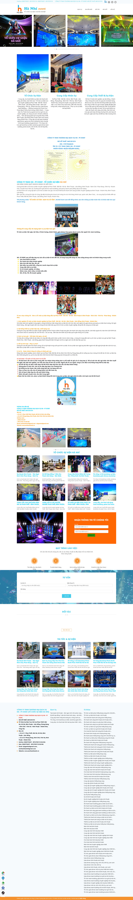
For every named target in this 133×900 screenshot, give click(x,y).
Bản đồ (3, 874)
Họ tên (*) (23, 583)
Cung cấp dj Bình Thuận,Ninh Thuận (94, 783)
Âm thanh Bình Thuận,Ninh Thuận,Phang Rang (97, 733)
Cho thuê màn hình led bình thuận (94, 842)
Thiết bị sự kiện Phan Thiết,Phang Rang (95, 754)
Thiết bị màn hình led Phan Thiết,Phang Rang (97, 779)
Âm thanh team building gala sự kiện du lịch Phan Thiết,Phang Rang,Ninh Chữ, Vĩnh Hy (98, 806)
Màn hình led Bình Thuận (91, 826)
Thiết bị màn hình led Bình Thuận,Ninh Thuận (97, 776)
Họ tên (76, 524)
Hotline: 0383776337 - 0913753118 (27, 1)
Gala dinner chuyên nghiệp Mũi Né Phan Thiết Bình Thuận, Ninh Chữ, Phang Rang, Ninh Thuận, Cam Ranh (99, 884)
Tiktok (3, 894)
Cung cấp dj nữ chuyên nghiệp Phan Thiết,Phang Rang (99, 792)
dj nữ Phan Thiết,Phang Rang (92, 794)
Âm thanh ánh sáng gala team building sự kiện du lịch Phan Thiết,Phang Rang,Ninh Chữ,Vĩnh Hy (99, 813)
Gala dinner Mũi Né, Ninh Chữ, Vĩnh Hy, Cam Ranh (98, 885)
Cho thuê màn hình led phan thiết (93, 840)
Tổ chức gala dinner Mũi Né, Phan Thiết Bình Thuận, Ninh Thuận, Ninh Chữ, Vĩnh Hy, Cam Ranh (98, 870)
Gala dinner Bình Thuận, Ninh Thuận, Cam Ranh (97, 867)
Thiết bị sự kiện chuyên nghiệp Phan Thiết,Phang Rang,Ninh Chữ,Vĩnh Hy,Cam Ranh (98, 759)
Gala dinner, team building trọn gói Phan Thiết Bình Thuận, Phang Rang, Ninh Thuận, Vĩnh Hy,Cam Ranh (98, 874)
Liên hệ (66, 596)
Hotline (3, 884)
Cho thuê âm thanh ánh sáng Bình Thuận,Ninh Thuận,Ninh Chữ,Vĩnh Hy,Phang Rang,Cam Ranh (97, 732)
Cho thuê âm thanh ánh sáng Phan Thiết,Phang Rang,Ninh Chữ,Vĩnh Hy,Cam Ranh (97, 718)
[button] (55, 49)
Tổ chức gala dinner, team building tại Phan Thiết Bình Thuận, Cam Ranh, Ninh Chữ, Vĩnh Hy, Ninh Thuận (99, 893)
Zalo (3, 879)
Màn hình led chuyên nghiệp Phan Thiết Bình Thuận (98, 851)
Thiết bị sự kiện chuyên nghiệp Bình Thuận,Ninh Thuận (99, 760)
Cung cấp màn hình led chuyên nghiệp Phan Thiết (98, 838)
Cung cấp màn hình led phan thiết (94, 831)
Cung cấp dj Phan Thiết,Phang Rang (94, 781)
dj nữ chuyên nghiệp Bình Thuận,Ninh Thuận (96, 799)
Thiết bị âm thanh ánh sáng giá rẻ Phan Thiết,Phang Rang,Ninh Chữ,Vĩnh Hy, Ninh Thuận (99, 745)
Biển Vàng (83, 898)
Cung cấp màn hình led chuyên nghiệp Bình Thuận (98, 835)
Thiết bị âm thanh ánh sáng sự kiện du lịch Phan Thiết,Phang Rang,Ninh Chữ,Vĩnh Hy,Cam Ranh (98, 820)
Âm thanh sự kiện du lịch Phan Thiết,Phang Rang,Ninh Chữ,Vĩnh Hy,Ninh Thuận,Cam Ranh (99, 816)
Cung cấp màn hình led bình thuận (94, 833)
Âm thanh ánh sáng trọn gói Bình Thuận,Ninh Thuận (99, 724)
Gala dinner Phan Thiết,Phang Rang (94, 858)
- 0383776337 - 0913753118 (45, 1)
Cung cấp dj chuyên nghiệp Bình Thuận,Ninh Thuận (98, 788)
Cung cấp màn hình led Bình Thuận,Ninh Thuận (97, 770)
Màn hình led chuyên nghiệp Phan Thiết (95, 844)
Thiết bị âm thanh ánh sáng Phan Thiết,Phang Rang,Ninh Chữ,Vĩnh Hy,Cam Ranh (97, 750)
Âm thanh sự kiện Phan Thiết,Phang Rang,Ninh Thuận (99, 738)
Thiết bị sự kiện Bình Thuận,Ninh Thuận (95, 756)
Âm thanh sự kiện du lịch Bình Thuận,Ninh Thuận (98, 808)
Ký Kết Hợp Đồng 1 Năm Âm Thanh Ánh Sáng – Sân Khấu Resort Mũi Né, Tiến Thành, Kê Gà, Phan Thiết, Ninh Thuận (66, 716)
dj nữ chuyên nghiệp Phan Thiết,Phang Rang (96, 801)
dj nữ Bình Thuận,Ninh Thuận (92, 797)
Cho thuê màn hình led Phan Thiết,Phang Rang (97, 774)
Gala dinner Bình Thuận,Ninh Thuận (94, 860)
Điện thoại (77, 529)
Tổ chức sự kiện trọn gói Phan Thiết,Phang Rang (97, 726)
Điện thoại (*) (70, 583)
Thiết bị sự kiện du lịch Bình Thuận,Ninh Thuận (97, 822)
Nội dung (23, 589)
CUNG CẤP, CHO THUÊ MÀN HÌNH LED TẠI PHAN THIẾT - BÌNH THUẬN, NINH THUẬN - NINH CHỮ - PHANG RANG (65, 723)
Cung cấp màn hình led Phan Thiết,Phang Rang (97, 767)
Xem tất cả (66, 630)
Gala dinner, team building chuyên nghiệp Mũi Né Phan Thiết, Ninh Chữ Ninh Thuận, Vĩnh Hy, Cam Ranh (100, 881)
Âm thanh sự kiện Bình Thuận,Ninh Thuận (96, 740)
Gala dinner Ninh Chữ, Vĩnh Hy (92, 865)
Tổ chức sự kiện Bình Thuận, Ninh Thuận (95, 715)
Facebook (3, 889)
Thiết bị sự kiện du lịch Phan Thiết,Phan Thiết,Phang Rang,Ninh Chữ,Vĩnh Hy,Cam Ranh (99, 825)
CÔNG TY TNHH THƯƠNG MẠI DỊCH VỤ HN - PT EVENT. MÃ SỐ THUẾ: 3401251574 (78, 1)
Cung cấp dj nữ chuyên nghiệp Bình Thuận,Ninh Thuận (99, 790)
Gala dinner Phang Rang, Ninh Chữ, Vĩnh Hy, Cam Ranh (99, 862)
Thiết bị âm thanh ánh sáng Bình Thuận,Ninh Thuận (98, 751)
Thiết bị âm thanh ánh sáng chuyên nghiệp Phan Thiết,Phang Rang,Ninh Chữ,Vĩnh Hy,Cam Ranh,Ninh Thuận (100, 763)
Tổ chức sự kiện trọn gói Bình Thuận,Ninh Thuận (97, 729)
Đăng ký (91, 535)
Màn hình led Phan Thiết (91, 828)
